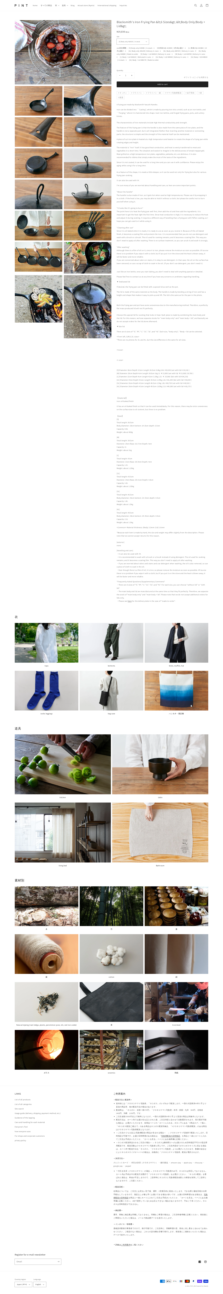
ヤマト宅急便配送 (173, 93)
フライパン (137, 93)
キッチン (123, 93)
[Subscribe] (58, 1261)
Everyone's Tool (21, 1127)
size (118, 36)
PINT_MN (193, 1286)
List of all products (23, 1099)
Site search (19, 1109)
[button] (57, 5)
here (130, 601)
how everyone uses (23, 1131)
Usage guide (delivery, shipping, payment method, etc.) (38, 1113)
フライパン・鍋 (154, 93)
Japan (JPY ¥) (22, 1284)
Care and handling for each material (30, 1122)
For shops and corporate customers (30, 1136)
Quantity (120, 70)
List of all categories (23, 1104)
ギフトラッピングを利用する (196, 77)
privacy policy (20, 1140)
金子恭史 (190, 93)
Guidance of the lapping (25, 1118)
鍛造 (121, 97)
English (38, 1284)
